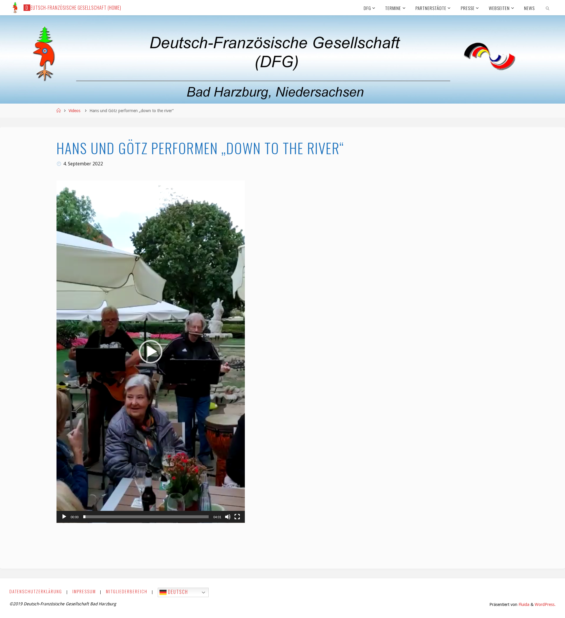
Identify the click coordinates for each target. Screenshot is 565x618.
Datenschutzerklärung (35, 591)
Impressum (84, 591)
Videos (74, 110)
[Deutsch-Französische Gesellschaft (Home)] (15, 7)
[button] (150, 351)
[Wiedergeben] (64, 517)
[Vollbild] (237, 517)
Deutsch (177, 591)
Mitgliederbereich (126, 591)
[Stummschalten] (228, 517)
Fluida (523, 604)
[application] (150, 351)
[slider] (146, 516)
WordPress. (545, 604)
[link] (548, 7)
